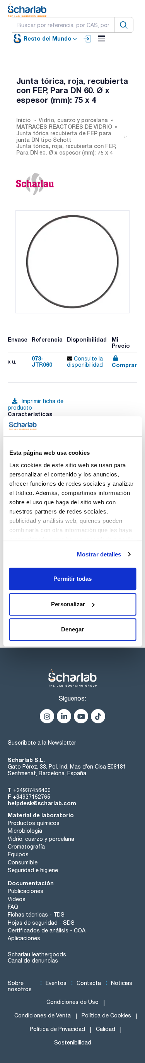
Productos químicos (34, 823)
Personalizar (68, 604)
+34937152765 (31, 797)
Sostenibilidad (72, 1042)
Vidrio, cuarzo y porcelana (41, 839)
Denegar (72, 629)
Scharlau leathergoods (37, 954)
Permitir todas (72, 578)
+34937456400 (32, 790)
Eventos (56, 983)
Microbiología (25, 831)
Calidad (105, 1029)
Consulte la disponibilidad (85, 361)
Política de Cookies (106, 1015)
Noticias (121, 983)
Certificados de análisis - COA (46, 930)
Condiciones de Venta (42, 1015)
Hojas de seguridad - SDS (41, 923)
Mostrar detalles (99, 554)
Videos (17, 899)
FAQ (13, 907)
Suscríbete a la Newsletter (42, 743)
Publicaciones (25, 891)
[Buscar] (123, 25)
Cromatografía (26, 847)
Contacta (89, 983)
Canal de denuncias (33, 961)
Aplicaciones (24, 938)
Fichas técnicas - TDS (36, 915)
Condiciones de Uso (72, 1002)
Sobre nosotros (20, 986)
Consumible (23, 862)
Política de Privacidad (57, 1029)
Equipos (18, 854)
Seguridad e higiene (33, 870)
